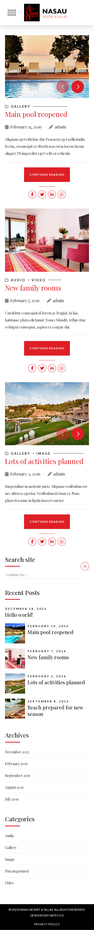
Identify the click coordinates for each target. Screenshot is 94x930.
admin (60, 126)
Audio (18, 280)
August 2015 (14, 787)
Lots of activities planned (44, 461)
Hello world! (19, 614)
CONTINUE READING (47, 174)
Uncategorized (17, 871)
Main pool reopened (36, 114)
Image (43, 453)
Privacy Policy (47, 924)
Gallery (20, 106)
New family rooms (33, 287)
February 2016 (16, 763)
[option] (47, 66)
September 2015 (17, 775)
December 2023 (17, 752)
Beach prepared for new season (55, 710)
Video (39, 280)
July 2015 (12, 799)
